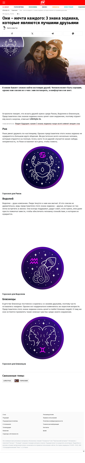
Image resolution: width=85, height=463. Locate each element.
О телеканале (7, 424)
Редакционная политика (10, 421)
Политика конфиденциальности (53, 421)
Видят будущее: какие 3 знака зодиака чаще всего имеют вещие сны (47, 123)
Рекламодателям (48, 414)
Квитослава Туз (12, 28)
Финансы (55, 7)
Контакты (46, 427)
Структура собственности (10, 434)
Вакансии (5, 430)
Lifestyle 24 (6, 10)
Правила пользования (50, 418)
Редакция (6, 418)
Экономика (33, 7)
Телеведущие (7, 427)
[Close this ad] (83, 451)
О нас (4, 414)
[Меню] (4, 3)
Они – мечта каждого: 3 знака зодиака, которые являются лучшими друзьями (43, 10)
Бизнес (44, 7)
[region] (42, 458)
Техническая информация (51, 424)
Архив (45, 430)
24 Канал (5, 7)
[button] (12, 33)
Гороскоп (15, 10)
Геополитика (19, 7)
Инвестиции (68, 7)
